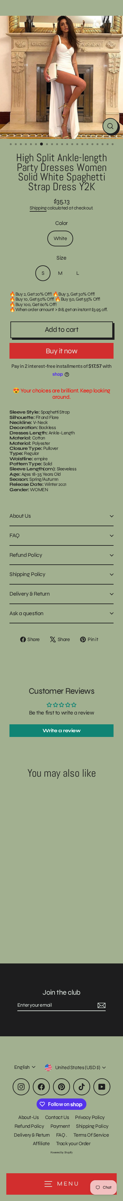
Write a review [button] (62, 730)
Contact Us (57, 1117)
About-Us (28, 1117)
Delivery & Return (29, 593)
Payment (60, 1126)
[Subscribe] (101, 1005)
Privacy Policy (90, 1117)
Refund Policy (25, 554)
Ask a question (26, 613)
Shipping (38, 208)
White (60, 238)
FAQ (14, 535)
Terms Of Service (91, 1135)
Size (61, 258)
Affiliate (41, 1143)
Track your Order (73, 1143)
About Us (20, 515)
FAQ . (61, 1135)
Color (61, 223)
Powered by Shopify (61, 1152)
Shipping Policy (27, 574)
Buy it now (61, 351)
